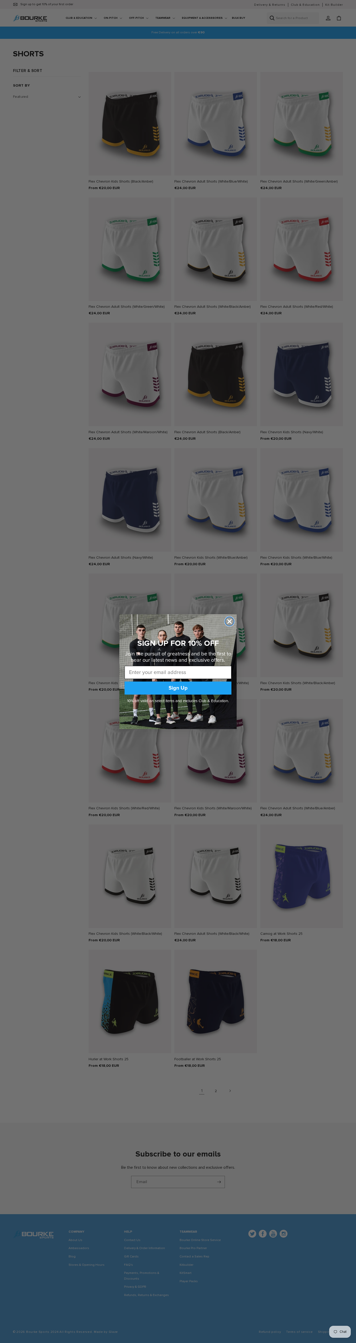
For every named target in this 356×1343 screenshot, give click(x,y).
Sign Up (178, 688)
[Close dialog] (229, 621)
